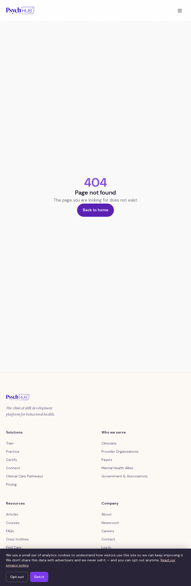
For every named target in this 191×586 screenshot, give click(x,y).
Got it (39, 577)
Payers (106, 459)
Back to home (95, 210)
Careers (107, 531)
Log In (106, 547)
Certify (11, 459)
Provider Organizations (120, 451)
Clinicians (109, 443)
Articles (12, 514)
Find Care (13, 547)
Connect (13, 468)
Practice (12, 451)
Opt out (17, 577)
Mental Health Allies (117, 468)
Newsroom (110, 522)
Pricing (11, 484)
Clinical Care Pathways (24, 476)
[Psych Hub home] (20, 10)
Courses (12, 522)
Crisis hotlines (17, 539)
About (106, 514)
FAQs (10, 531)
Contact (108, 539)
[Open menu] (180, 10)
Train (10, 443)
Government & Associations (124, 476)
